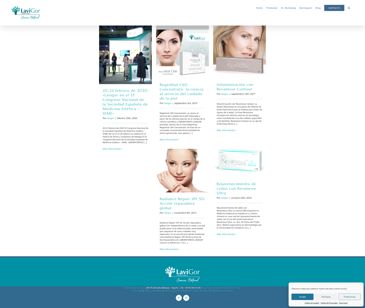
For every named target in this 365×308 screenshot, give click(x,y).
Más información (112, 148)
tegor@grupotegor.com (214, 287)
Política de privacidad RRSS (200, 290)
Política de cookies (312, 303)
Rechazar (326, 297)
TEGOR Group (233, 287)
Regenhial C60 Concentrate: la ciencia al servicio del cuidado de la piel (182, 52)
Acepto (302, 297)
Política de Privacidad (329, 303)
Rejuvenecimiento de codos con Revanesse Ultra (239, 158)
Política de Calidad (224, 290)
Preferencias (350, 297)
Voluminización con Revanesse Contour (239, 52)
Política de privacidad (174, 290)
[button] (349, 7)
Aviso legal (343, 303)
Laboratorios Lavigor (134, 287)
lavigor (110, 118)
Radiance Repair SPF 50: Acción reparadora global (182, 170)
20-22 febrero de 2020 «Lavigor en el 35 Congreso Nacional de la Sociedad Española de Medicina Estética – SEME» (125, 55)
